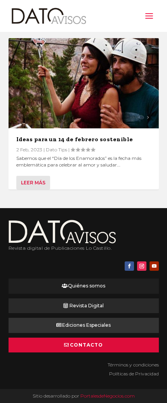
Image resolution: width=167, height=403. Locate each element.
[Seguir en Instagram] (141, 266)
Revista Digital (87, 305)
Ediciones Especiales (86, 325)
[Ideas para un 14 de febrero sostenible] (84, 83)
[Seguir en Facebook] (129, 266)
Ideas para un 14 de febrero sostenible (74, 139)
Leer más (33, 183)
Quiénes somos (86, 286)
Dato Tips (56, 149)
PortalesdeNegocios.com (107, 396)
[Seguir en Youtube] (154, 266)
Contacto (86, 345)
